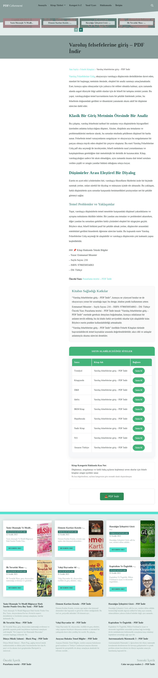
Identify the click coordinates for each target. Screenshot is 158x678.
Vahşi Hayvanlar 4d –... (69, 567)
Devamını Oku (14, 548)
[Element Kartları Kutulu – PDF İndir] (96, 538)
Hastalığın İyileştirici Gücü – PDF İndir (127, 604)
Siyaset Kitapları (118, 570)
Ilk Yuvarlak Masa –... (136, 23)
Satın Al (138, 371)
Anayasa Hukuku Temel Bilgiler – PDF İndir (77, 639)
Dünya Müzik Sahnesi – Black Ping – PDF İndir (25, 639)
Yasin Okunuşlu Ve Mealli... (21, 23)
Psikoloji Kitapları (119, 533)
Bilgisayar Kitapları (16, 532)
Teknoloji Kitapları (68, 532)
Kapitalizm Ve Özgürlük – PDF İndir (125, 623)
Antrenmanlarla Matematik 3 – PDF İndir (128, 639)
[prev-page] (76, 30)
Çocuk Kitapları (66, 571)
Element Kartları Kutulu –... (59, 23)
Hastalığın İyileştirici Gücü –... (98, 23)
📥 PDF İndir (112, 496)
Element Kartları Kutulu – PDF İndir (73, 604)
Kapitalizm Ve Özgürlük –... (122, 566)
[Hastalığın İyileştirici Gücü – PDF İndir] (147, 538)
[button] (152, 5)
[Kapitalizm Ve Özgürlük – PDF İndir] (147, 578)
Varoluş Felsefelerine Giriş (82, 76)
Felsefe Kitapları (87, 69)
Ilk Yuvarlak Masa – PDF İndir (17, 623)
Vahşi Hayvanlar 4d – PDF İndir (71, 623)
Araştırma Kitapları (16, 571)
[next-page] (81, 30)
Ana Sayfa (73, 69)
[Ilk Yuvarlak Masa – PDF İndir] (44, 578)
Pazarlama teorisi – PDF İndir (97, 279)
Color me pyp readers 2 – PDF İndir (138, 664)
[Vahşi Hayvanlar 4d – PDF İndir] (96, 578)
